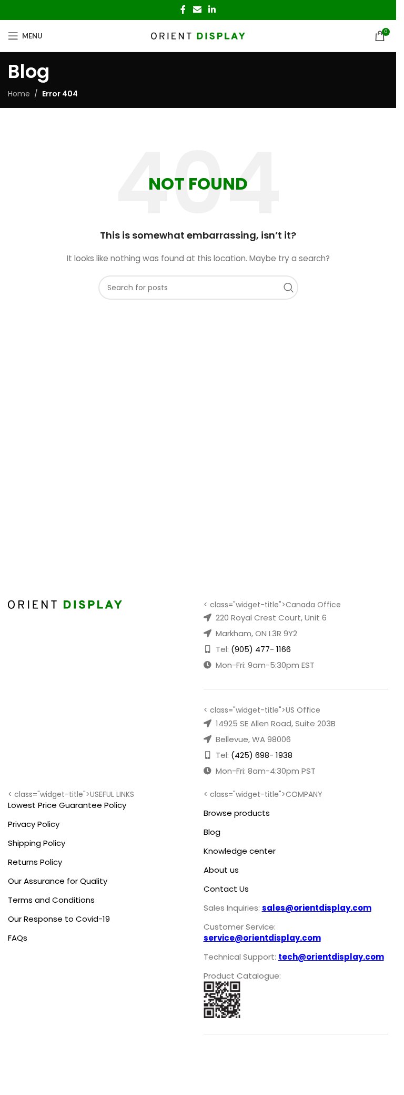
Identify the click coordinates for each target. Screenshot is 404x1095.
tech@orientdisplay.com (331, 956)
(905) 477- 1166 (261, 649)
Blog (212, 831)
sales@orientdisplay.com (316, 907)
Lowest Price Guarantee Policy (67, 805)
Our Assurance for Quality (57, 880)
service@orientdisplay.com (262, 937)
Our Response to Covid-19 (59, 918)
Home (19, 93)
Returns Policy (35, 861)
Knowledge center (240, 850)
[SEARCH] (291, 287)
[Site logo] (198, 35)
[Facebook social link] (183, 10)
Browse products (237, 812)
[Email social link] (197, 10)
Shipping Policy (36, 843)
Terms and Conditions (51, 899)
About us (221, 869)
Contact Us (226, 888)
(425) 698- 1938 (261, 755)
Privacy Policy (33, 824)
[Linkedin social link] (212, 10)
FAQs (17, 937)
